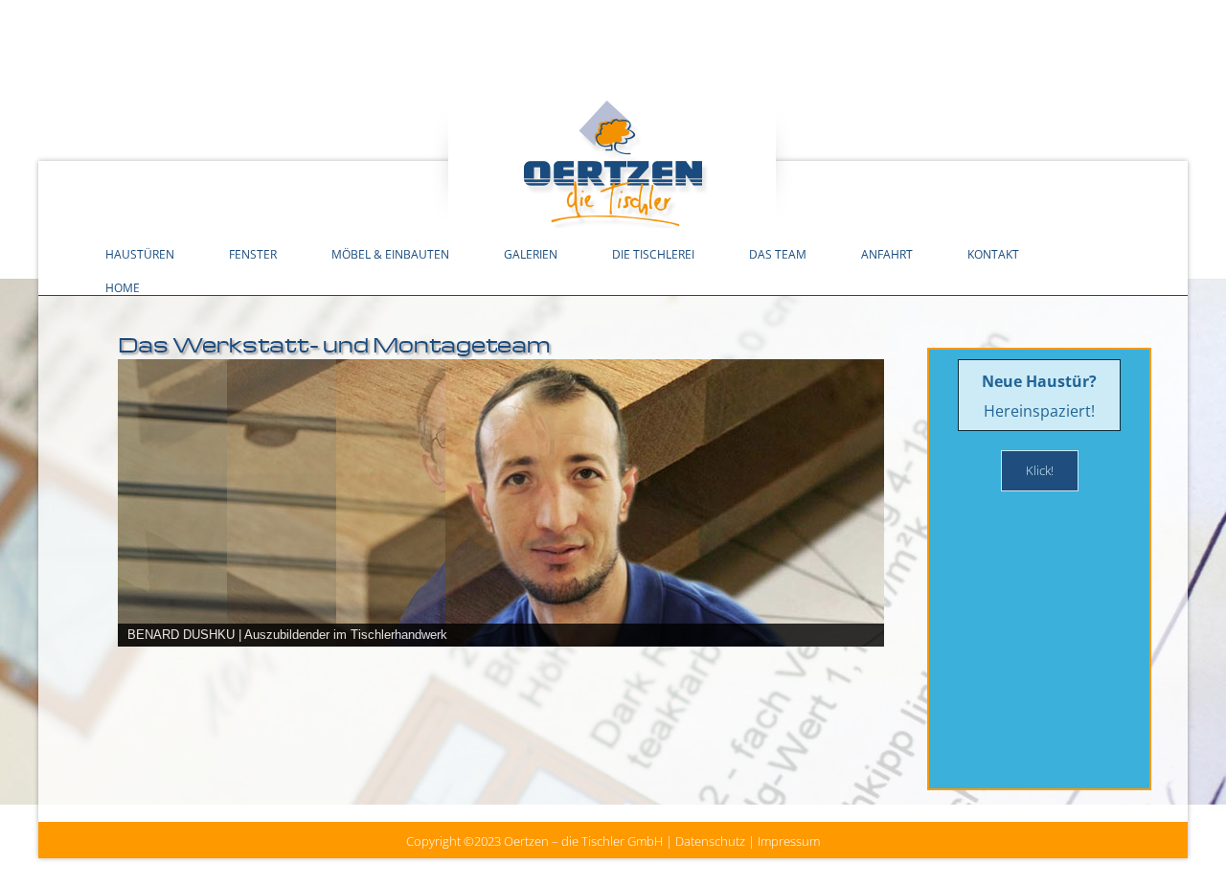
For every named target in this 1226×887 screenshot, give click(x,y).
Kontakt (993, 254)
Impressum (789, 841)
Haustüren (139, 254)
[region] (501, 546)
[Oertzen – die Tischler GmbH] (613, 162)
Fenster (253, 254)
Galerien (530, 254)
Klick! (1040, 471)
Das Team (777, 254)
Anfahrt (887, 254)
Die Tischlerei (653, 254)
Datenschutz (710, 841)
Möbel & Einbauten (390, 254)
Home (122, 287)
